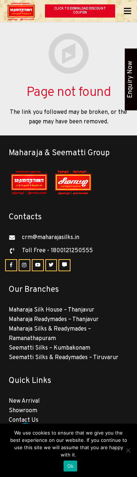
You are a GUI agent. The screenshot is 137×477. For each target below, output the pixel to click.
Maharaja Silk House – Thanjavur (51, 310)
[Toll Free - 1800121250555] (15, 251)
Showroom (23, 410)
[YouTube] (38, 265)
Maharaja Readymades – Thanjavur (54, 319)
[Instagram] (25, 265)
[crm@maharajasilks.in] (15, 238)
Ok (70, 466)
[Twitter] (51, 265)
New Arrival (24, 401)
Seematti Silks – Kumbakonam (49, 348)
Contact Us (23, 420)
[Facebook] (11, 265)
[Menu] (127, 11)
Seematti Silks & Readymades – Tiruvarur (63, 357)
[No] (128, 450)
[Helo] (64, 265)
